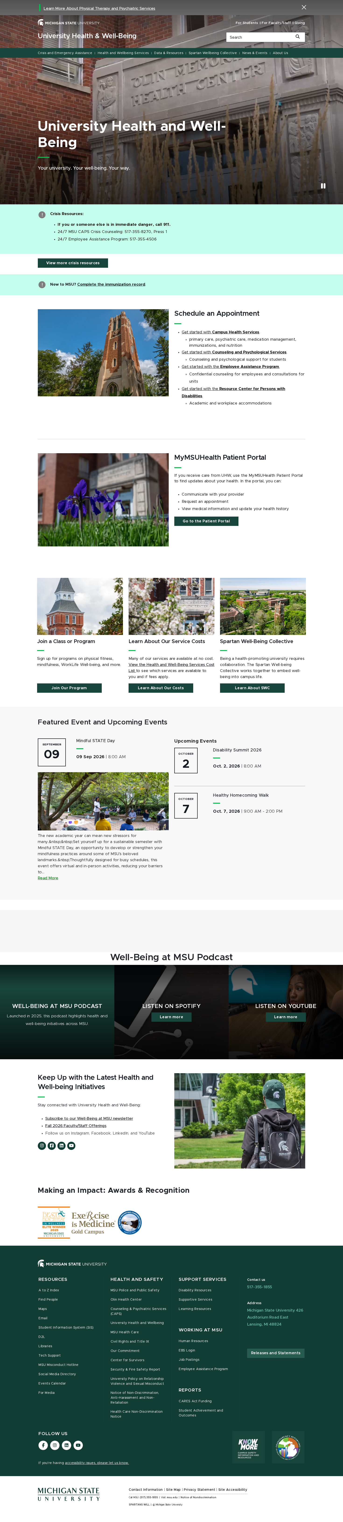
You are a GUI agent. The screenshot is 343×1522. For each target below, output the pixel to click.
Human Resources (193, 1341)
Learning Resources (195, 1309)
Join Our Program (69, 688)
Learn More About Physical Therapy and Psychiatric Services (99, 8)
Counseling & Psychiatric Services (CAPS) (138, 1311)
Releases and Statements (276, 1353)
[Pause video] (323, 186)
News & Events (254, 53)
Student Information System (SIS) (66, 1327)
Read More (48, 878)
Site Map (173, 1489)
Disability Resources (195, 1290)
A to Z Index (48, 1290)
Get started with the (200, 389)
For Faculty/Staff (276, 23)
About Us (280, 53)
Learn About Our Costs (161, 688)
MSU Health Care (125, 1332)
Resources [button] (52, 1279)
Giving (299, 23)
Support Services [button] (203, 1279)
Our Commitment (125, 1351)
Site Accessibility (232, 1489)
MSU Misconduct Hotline (58, 1365)
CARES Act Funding (195, 1401)
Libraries (45, 1346)
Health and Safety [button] (137, 1279)
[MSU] (171, 1268)
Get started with (197, 332)
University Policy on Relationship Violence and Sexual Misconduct (137, 1381)
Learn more (171, 1017)
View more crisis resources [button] (73, 263)
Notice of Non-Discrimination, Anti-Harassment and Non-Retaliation (135, 1397)
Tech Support (49, 1355)
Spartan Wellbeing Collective (213, 53)
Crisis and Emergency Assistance (65, 53)
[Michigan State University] (69, 22)
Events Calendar (52, 1383)
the (216, 367)
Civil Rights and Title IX (130, 1341)
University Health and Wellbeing (137, 1323)
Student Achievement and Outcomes (201, 1413)
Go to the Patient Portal (206, 521)
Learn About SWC (252, 688)
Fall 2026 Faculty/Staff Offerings (75, 1126)
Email (43, 1318)
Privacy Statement (199, 1489)
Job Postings (189, 1359)
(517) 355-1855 (149, 1497)
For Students (247, 23)
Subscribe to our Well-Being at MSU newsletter (89, 1119)
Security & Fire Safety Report (135, 1369)
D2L (41, 1337)
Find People (48, 1299)
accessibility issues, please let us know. (97, 1463)
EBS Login (187, 1350)
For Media (46, 1393)
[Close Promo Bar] (304, 7)
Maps (42, 1309)
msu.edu (172, 1497)
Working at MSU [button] (200, 1330)
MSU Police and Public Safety (135, 1290)
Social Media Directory (57, 1374)
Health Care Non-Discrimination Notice (137, 1414)
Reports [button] (190, 1390)
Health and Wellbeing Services (123, 53)
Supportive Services (195, 1299)
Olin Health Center (126, 1299)
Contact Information (146, 1489)
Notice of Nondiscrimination (198, 1497)
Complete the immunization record (111, 284)
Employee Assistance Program (203, 1369)
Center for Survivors (127, 1360)
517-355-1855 (259, 1287)
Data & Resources (168, 53)
